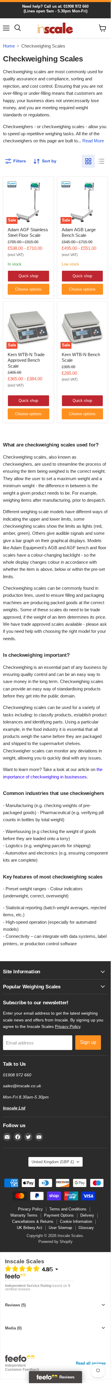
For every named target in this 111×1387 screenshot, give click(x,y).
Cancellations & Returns (32, 1221)
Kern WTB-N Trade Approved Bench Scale (26, 360)
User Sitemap (60, 1227)
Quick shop (28, 276)
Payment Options (59, 1215)
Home (9, 45)
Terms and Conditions (67, 1209)
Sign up (88, 1042)
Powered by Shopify (55, 1241)
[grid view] (88, 161)
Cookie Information (76, 1221)
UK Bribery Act (29, 1227)
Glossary (86, 1227)
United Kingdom (53, 1162)
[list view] (101, 161)
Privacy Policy (67, 1026)
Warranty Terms (23, 1215)
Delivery (87, 1215)
